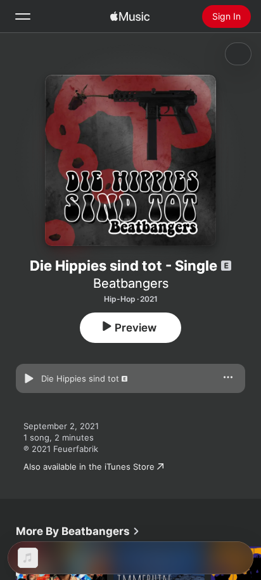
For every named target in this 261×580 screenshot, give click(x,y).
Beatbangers (131, 283)
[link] (78, 531)
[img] (130, 16)
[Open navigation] (23, 16)
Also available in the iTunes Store (89, 466)
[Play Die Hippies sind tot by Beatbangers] (28, 378)
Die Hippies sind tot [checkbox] (80, 378)
